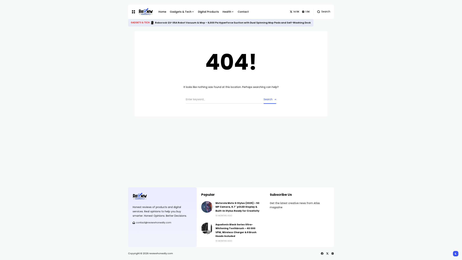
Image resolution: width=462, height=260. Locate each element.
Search (268, 99)
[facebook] (322, 253)
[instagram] (332, 253)
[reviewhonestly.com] (146, 11)
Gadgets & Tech (140, 22)
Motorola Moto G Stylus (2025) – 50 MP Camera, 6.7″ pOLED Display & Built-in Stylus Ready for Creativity (237, 207)
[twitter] (327, 253)
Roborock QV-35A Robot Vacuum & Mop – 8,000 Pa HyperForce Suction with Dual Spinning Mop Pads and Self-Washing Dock (233, 22)
